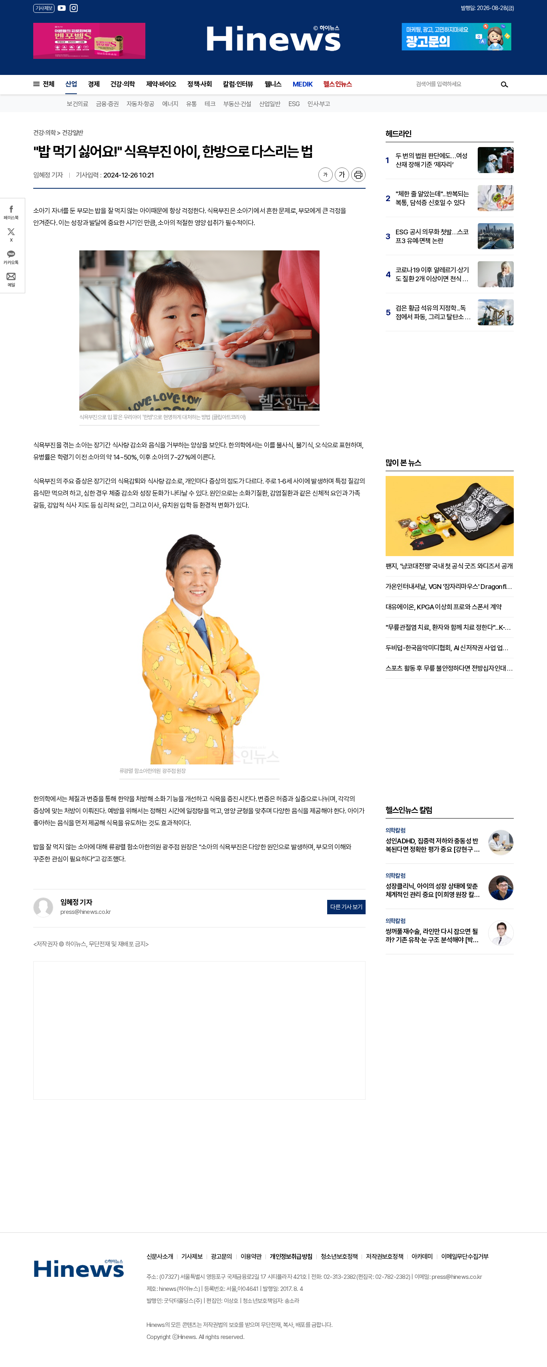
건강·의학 (123, 84)
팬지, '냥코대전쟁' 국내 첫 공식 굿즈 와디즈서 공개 (449, 566)
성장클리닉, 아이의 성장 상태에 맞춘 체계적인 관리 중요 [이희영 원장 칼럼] (432, 890)
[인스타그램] (73, 8)
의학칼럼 (395, 830)
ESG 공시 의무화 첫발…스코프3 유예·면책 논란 (432, 236)
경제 (93, 84)
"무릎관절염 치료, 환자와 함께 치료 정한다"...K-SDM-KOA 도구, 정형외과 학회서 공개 (450, 627)
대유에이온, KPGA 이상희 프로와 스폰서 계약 (443, 607)
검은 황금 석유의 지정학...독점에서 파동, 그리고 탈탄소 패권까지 (433, 312)
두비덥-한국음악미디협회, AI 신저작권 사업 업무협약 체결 (450, 648)
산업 (70, 84)
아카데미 (422, 1256)
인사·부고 (319, 104)
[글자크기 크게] (342, 174)
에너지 (170, 104)
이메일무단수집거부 (465, 1256)
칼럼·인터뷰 (238, 84)
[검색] (504, 84)
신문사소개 (160, 1256)
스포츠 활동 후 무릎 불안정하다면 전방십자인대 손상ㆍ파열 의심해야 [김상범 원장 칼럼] (450, 668)
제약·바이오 (161, 84)
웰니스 (273, 84)
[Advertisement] (199, 1030)
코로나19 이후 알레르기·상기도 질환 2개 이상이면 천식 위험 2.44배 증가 (432, 274)
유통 (191, 104)
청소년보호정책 (339, 1256)
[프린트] (358, 174)
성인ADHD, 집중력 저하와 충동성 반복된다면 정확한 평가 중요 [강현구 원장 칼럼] (433, 845)
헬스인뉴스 (338, 84)
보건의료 (77, 104)
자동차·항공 (140, 104)
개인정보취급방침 (291, 1256)
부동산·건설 (237, 104)
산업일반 (269, 104)
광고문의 (221, 1256)
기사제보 (192, 1256)
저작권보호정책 (384, 1256)
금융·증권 (107, 104)
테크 (210, 104)
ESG (294, 104)
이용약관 (251, 1256)
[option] (89, 41)
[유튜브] (61, 8)
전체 (48, 84)
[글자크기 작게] (325, 174)
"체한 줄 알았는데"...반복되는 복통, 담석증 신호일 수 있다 (432, 198)
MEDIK (302, 84)
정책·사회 (199, 84)
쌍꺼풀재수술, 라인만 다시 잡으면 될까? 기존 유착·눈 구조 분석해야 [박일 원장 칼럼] (432, 935)
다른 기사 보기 (346, 907)
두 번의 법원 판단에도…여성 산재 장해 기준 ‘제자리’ (431, 160)
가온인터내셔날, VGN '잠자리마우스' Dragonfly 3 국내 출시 (450, 587)
